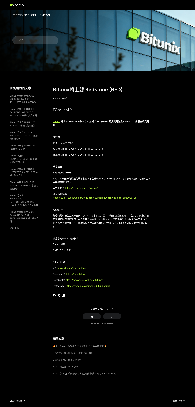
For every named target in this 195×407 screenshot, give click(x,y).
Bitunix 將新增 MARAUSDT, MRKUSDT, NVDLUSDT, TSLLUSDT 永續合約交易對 (23, 98)
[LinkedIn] (63, 295)
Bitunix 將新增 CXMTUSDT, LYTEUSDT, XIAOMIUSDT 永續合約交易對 (24, 172)
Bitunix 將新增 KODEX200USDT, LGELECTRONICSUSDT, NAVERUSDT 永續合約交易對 (24, 200)
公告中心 (35, 14)
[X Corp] (58, 295)
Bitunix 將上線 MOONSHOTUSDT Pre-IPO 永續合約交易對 (23, 158)
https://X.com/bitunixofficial (72, 268)
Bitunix (56, 121)
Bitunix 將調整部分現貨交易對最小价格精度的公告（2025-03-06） (85, 373)
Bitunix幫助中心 (19, 14)
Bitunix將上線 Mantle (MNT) (66, 366)
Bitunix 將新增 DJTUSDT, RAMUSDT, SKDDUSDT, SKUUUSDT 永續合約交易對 (23, 112)
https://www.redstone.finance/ (81, 188)
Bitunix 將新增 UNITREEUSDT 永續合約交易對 (24, 147)
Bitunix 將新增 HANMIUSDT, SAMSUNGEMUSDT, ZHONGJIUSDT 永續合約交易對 (24, 217)
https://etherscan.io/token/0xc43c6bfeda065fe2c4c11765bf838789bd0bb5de (94, 197)
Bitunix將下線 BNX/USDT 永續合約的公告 (73, 353)
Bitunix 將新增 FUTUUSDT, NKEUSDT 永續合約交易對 (23, 124)
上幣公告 (46, 14)
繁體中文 (178, 401)
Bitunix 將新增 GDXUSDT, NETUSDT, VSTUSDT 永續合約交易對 (24, 185)
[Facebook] (54, 295)
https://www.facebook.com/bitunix (84, 280)
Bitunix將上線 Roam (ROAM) (67, 359)
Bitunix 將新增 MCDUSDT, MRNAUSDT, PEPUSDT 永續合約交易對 (24, 135)
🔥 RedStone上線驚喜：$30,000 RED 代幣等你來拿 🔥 (80, 346)
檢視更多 (14, 228)
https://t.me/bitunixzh (77, 274)
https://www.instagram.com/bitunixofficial (88, 285)
